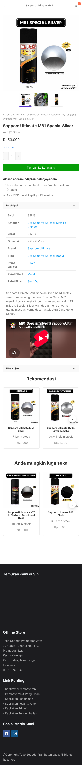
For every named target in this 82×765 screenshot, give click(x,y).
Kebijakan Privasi (16, 708)
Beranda (7, 114)
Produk (19, 114)
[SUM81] (41, 53)
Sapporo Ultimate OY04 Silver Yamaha (61, 429)
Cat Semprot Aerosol (36, 114)
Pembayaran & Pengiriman (22, 694)
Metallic (33, 274)
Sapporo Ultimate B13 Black (60, 514)
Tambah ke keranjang (41, 167)
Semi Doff (34, 281)
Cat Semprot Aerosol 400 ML (46, 255)
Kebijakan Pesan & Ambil (21, 703)
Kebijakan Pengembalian (21, 713)
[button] (72, 419)
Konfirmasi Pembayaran (20, 689)
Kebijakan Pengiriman (19, 698)
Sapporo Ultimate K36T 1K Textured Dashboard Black (21, 515)
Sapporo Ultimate (39, 248)
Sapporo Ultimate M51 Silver (21, 429)
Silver (31, 263)
